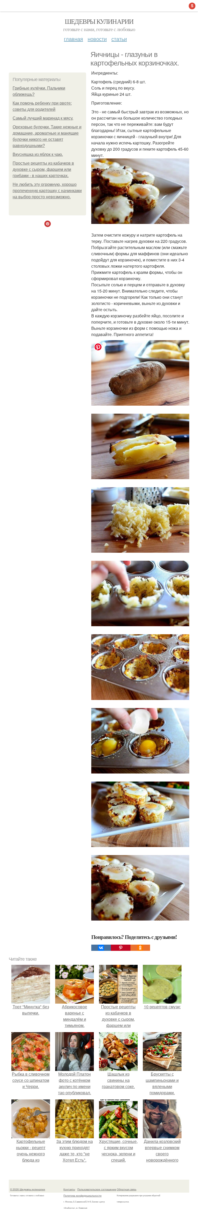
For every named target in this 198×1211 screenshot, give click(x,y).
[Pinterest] (120, 948)
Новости (97, 38)
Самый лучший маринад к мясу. (43, 118)
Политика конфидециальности (82, 1195)
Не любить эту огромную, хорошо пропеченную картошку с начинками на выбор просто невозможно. (47, 190)
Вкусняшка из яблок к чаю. (38, 154)
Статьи (119, 38)
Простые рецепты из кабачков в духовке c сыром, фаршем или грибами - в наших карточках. (43, 169)
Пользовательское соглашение (96, 1189)
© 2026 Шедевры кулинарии (27, 1189)
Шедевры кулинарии (99, 21)
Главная (73, 38)
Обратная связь (126, 1189)
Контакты (69, 1189)
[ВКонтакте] (101, 948)
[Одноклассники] (140, 948)
